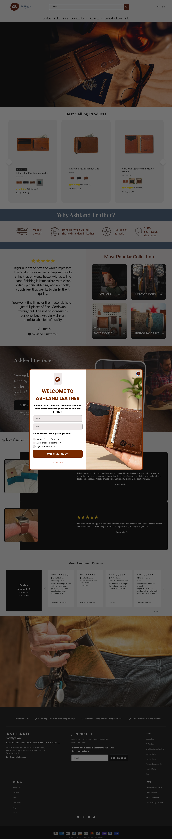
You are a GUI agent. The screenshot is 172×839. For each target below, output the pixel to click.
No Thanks (58, 462)
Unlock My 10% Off (57, 453)
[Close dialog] (138, 373)
